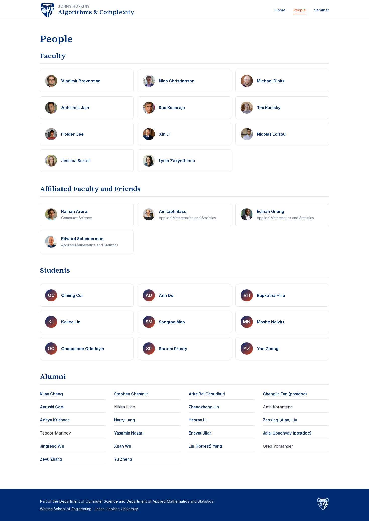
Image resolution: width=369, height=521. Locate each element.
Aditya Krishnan (55, 419)
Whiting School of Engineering (65, 508)
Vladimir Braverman (81, 80)
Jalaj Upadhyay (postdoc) (287, 433)
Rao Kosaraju (172, 107)
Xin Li (164, 134)
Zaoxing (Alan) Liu (280, 419)
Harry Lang (124, 419)
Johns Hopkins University (116, 508)
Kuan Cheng (51, 393)
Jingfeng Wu (52, 446)
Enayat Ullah (200, 433)
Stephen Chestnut (131, 393)
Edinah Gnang (270, 211)
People (299, 10)
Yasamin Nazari (128, 433)
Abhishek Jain (75, 107)
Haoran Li (197, 419)
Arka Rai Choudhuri (207, 393)
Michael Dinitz (271, 80)
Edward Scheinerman (82, 238)
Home (280, 10)
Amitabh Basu (173, 211)
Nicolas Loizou (271, 134)
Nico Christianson (176, 80)
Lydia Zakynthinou (177, 160)
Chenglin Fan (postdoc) (285, 393)
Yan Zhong (267, 348)
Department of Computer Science (88, 501)
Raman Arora (74, 211)
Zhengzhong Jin (204, 406)
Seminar (321, 10)
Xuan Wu (122, 446)
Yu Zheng (123, 459)
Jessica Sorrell (76, 160)
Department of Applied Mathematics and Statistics (169, 501)
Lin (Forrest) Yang (205, 446)
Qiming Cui (72, 295)
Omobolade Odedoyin (82, 348)
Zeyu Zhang (51, 459)
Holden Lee (72, 134)
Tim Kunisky (268, 107)
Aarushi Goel (52, 406)
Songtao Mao (172, 321)
